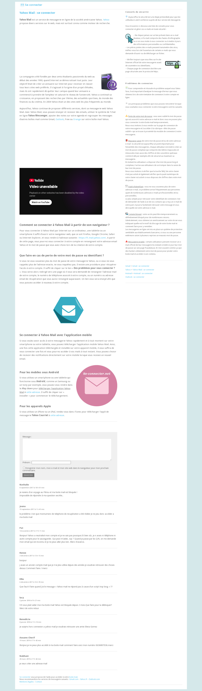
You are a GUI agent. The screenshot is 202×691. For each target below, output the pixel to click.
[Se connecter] (31, 6)
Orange (77, 119)
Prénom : (26, 462)
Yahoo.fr (83, 679)
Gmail (127, 266)
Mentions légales (27, 682)
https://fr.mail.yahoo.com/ (92, 237)
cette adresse (33, 392)
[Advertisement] (68, 50)
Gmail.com (73, 679)
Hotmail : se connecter (143, 273)
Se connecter (25, 677)
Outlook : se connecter (134, 277)
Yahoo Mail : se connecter (143, 270)
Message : (27, 436)
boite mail (73, 677)
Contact (38, 682)
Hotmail (128, 273)
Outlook (60, 119)
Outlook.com (94, 679)
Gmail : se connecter (140, 266)
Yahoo (106, 19)
